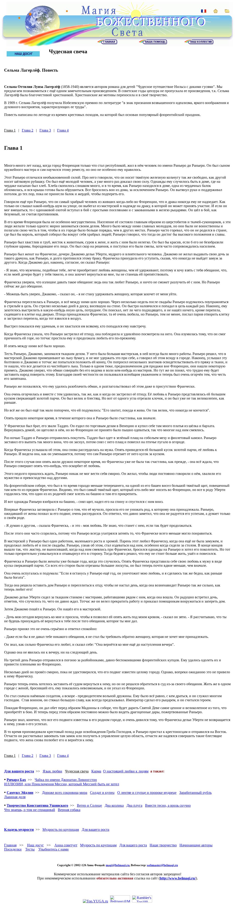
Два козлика (114, 805)
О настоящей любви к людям (125, 771)
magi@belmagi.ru (117, 865)
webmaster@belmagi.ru (162, 865)
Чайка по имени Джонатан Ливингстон (66, 780)
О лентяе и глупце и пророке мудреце (146, 793)
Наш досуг (35, 845)
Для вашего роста (19, 771)
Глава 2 (27, 130)
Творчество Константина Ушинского (37, 805)
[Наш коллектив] (199, 43)
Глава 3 (45, 130)
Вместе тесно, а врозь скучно (168, 805)
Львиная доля (14, 797)
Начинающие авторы (196, 845)
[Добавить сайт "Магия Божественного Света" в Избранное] (227, 12)
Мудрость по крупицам (60, 829)
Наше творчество (163, 845)
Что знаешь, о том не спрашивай (29, 810)
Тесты (30, 849)
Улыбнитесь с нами (53, 849)
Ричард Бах (16, 780)
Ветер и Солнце (89, 805)
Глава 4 (63, 130)
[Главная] (107, 43)
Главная (10, 845)
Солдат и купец (102, 793)
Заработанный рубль (195, 793)
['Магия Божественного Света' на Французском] (204, 12)
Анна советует (65, 845)
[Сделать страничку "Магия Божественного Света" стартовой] (215, 12)
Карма (96, 771)
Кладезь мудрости (19, 829)
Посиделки (13, 849)
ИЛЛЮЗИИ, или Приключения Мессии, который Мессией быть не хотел (61, 784)
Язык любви (52, 771)
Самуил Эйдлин (20, 793)
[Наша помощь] (153, 43)
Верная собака (69, 810)
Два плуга (134, 805)
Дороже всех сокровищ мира (64, 793)
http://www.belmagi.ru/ (178, 878)
